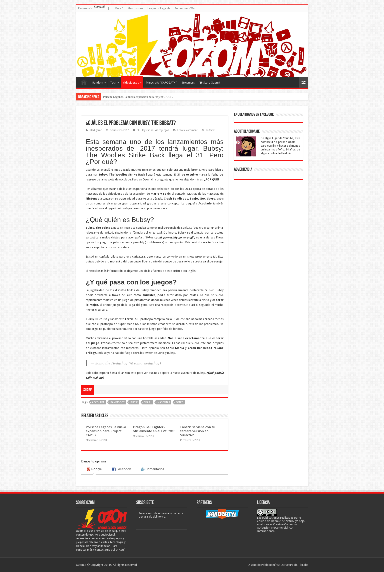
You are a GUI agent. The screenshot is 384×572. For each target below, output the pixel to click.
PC (138, 130)
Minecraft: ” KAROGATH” (161, 82)
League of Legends (159, 8)
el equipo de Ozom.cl (279, 519)
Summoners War (185, 8)
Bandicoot (117, 402)
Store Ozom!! (211, 82)
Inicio (84, 82)
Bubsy (134, 402)
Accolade (98, 402)
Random (97, 82)
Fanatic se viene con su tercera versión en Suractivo (197, 431)
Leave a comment (187, 130)
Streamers (188, 82)
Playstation (147, 130)
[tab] (94, 469)
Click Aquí (118, 549)
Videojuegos (131, 82)
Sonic (179, 402)
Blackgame (96, 130)
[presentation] (94, 469)
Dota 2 (119, 8)
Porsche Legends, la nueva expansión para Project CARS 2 (138, 96)
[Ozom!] (192, 44)
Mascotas (164, 402)
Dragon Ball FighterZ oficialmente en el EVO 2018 (154, 429)
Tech (113, 82)
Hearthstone (135, 8)
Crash (148, 402)
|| (109, 8)
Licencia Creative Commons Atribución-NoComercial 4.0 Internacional (277, 528)
